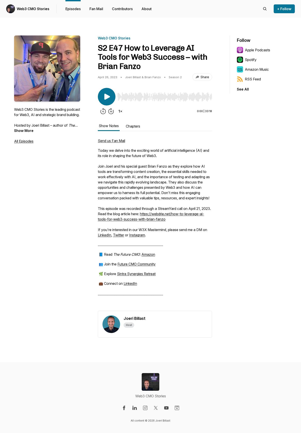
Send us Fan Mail (111, 141)
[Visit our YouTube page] (166, 408)
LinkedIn (104, 235)
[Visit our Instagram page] (145, 408)
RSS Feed (253, 79)
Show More (23, 130)
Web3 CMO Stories (33, 9)
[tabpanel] (155, 224)
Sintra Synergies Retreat (136, 274)
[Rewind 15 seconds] (103, 111)
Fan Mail (96, 9)
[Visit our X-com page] (156, 408)
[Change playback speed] (120, 111)
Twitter (118, 235)
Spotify (250, 59)
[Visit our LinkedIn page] (134, 408)
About (146, 9)
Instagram (137, 235)
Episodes (73, 9)
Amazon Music (257, 69)
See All (243, 89)
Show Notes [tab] (109, 126)
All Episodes (23, 141)
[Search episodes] (265, 8)
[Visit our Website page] (177, 408)
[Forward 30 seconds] (111, 111)
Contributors (122, 9)
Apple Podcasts (257, 50)
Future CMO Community (136, 264)
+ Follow (284, 9)
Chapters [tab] (133, 126)
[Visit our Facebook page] (124, 408)
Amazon (148, 254)
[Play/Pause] (106, 96)
